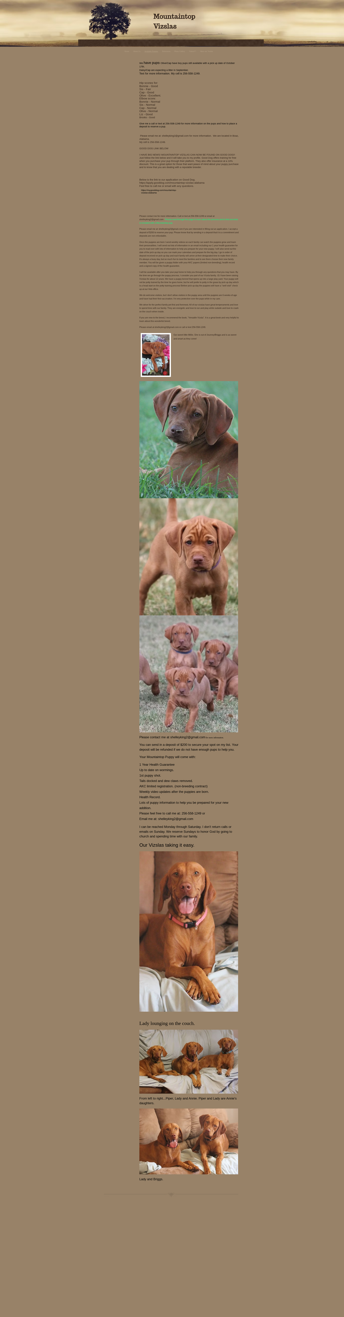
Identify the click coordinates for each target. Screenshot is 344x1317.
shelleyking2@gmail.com (175, 135)
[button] (188, 439)
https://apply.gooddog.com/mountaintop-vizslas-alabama (172, 182)
